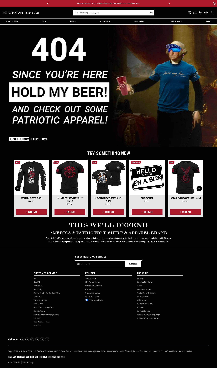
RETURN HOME (39, 139)
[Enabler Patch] (147, 177)
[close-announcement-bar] (214, 3)
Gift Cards (140, 307)
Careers (139, 286)
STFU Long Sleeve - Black (31, 198)
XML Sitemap (28, 362)
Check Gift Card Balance (42, 322)
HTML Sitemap (14, 362)
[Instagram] (32, 339)
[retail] (200, 12)
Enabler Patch (147, 198)
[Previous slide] (17, 188)
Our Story (140, 278)
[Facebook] (22, 339)
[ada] (189, 12)
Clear (151, 13)
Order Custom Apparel (144, 289)
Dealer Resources (142, 297)
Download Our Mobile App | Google (148, 315)
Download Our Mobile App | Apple (148, 318)
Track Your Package (40, 300)
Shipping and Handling (92, 293)
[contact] (195, 12)
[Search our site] (77, 13)
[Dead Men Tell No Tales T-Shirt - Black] (70, 177)
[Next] (169, 3)
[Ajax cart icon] (211, 12)
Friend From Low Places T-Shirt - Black (108, 199)
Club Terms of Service (92, 282)
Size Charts (37, 325)
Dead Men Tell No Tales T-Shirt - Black (70, 199)
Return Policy (38, 289)
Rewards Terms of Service (93, 286)
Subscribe (133, 264)
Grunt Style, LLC (29, 351)
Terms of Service (90, 278)
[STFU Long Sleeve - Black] (31, 177)
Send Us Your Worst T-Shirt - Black (186, 198)
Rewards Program (39, 311)
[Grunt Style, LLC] (21, 12)
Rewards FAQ (38, 286)
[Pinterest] (37, 339)
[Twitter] (27, 339)
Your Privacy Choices (92, 297)
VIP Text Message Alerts (144, 304)
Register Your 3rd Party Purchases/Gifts (47, 293)
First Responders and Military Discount (46, 315)
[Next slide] (199, 188)
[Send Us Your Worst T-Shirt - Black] (185, 177)
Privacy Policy (89, 289)
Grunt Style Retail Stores (145, 282)
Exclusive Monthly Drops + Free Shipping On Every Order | (108, 3)
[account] (206, 12)
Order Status (38, 297)
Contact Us (37, 318)
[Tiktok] (42, 339)
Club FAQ (37, 282)
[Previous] (48, 3)
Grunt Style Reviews (143, 311)
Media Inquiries (142, 300)
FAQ (35, 278)
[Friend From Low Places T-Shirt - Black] (108, 177)
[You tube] (47, 339)
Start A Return (38, 304)
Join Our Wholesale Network (146, 293)
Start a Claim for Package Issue (44, 307)
